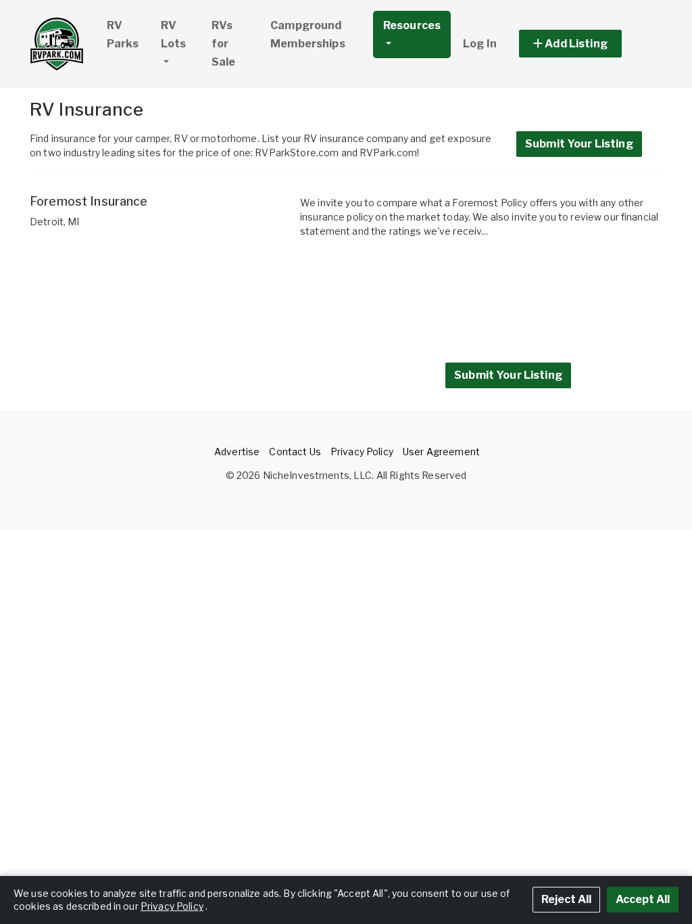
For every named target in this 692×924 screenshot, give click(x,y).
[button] (585, 43)
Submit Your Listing (579, 143)
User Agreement (441, 451)
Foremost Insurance (89, 201)
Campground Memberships (307, 34)
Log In (480, 43)
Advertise (237, 451)
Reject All (566, 899)
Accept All (643, 899)
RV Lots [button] (174, 34)
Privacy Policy (361, 451)
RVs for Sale (224, 43)
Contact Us (294, 451)
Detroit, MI (55, 221)
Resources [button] (412, 25)
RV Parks (123, 34)
